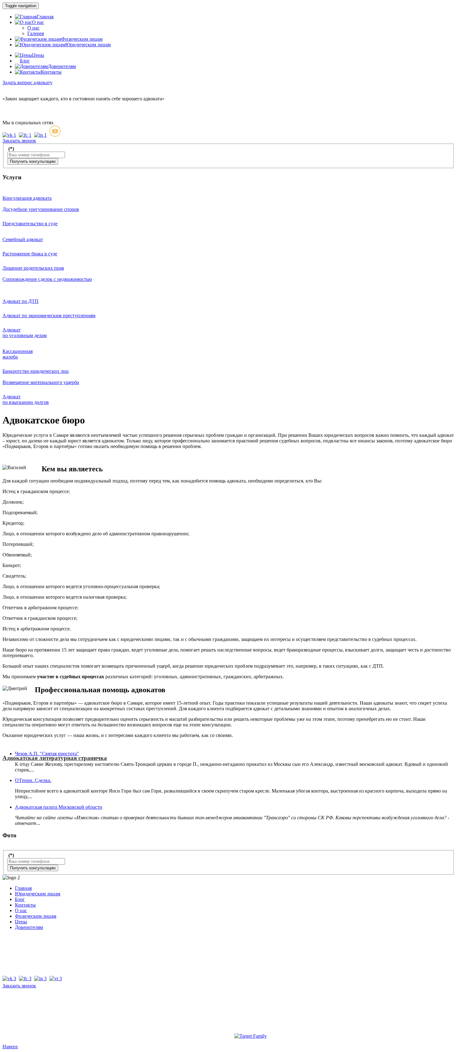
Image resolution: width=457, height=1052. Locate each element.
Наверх (10, 1046)
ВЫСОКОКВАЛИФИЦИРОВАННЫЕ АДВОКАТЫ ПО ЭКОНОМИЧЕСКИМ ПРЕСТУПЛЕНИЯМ (212, 128)
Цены (21, 921)
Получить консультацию (33, 161)
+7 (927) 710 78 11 (21, 109)
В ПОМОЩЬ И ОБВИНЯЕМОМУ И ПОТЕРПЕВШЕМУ (234, 128)
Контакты (25, 905)
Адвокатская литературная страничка (54, 758)
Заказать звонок (19, 985)
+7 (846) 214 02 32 (21, 937)
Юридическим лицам (37, 893)
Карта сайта (228, 1011)
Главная (23, 888)
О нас (33, 27)
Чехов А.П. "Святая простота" (47, 753)
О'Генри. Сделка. (33, 780)
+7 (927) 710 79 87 (21, 104)
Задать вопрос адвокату (27, 82)
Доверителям (29, 927)
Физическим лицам (35, 916)
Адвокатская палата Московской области (58, 807)
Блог (20, 899)
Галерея (35, 33)
